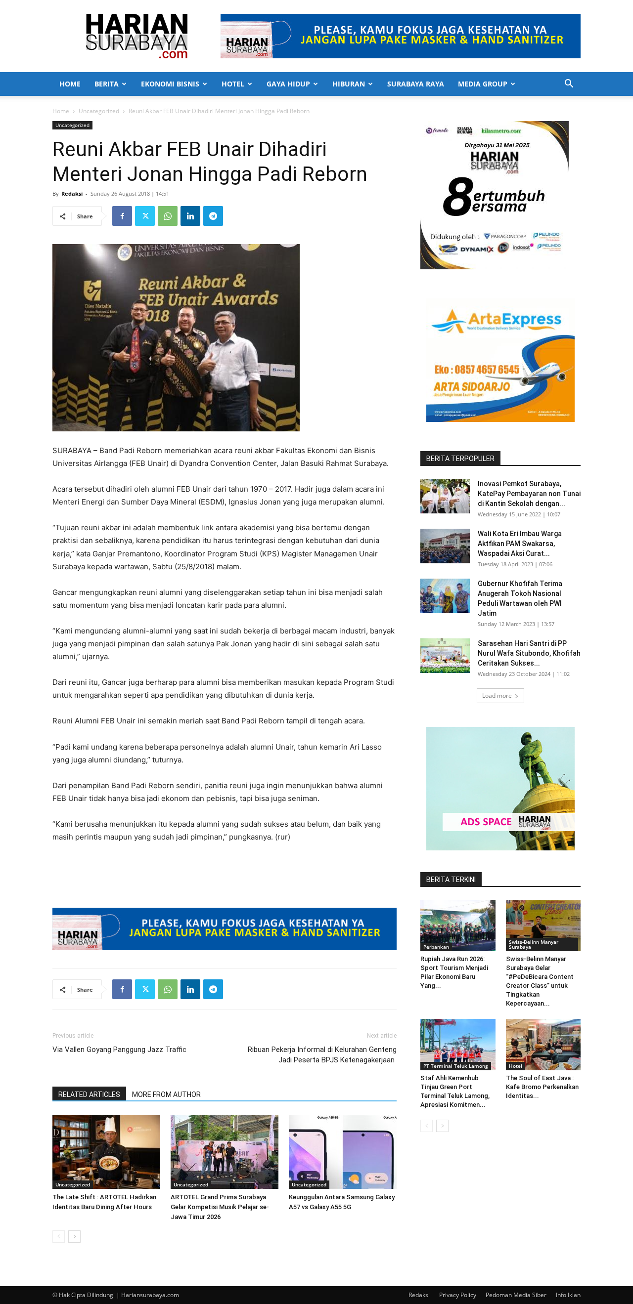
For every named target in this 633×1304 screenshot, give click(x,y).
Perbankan (436, 946)
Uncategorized (99, 111)
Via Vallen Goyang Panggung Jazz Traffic (119, 1049)
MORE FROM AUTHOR (166, 1094)
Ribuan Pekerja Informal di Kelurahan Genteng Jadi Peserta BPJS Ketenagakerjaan (322, 1054)
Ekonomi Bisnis (170, 83)
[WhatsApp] (168, 216)
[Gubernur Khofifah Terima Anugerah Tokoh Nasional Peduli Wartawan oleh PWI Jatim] (445, 596)
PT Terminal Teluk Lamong (455, 1065)
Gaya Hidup (288, 83)
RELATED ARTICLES (89, 1094)
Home (70, 83)
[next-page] (74, 1236)
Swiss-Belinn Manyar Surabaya (533, 944)
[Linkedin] (190, 216)
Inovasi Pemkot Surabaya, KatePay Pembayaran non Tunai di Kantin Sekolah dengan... (529, 493)
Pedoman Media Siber (516, 1295)
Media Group (482, 83)
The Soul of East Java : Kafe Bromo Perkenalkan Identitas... (542, 1086)
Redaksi (72, 193)
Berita (106, 83)
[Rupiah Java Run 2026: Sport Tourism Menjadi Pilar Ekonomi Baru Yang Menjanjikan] (458, 925)
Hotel (233, 83)
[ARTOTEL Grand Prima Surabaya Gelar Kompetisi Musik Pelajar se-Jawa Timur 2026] (224, 1152)
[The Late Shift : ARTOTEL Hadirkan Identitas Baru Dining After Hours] (106, 1152)
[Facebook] (122, 216)
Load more (497, 695)
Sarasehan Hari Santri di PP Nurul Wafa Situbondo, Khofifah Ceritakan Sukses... (529, 653)
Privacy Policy (457, 1295)
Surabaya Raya (415, 83)
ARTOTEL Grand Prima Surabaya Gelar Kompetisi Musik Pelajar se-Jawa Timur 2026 (220, 1206)
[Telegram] (213, 216)
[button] (569, 84)
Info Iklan (568, 1295)
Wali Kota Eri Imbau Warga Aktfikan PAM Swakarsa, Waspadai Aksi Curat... (520, 543)
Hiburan (348, 83)
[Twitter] (145, 216)
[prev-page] (58, 1236)
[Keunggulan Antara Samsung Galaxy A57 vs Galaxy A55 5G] (343, 1152)
